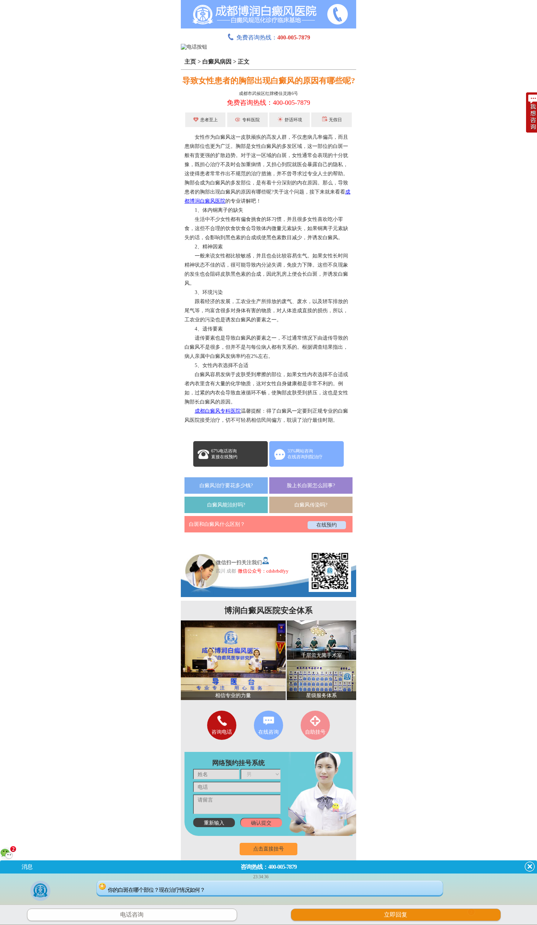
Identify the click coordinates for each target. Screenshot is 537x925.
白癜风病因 (217, 61)
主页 (190, 61)
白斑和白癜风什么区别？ (217, 524)
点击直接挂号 (268, 849)
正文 (244, 61)
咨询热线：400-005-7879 (269, 867)
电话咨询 (132, 914)
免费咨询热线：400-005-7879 (268, 102)
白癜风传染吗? (310, 505)
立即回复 (428, 914)
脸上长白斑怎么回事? (311, 485)
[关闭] (529, 866)
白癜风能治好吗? (226, 505)
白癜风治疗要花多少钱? (226, 485)
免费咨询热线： (273, 37)
